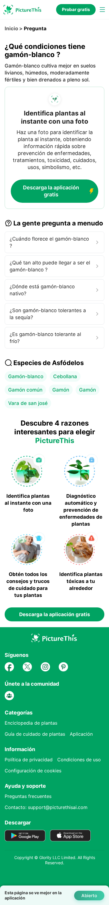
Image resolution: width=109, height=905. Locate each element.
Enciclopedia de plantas (31, 723)
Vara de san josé (28, 403)
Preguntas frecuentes (28, 796)
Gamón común (25, 390)
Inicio (11, 28)
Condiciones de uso (79, 759)
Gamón (60, 390)
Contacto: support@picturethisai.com (46, 807)
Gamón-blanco (25, 376)
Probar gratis (76, 9)
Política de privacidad (29, 759)
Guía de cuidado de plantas (35, 734)
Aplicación (81, 734)
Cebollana (65, 376)
